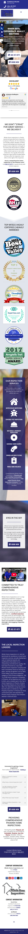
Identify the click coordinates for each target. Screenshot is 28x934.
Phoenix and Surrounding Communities (14, 476)
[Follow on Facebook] (7, 878)
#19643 (15, 870)
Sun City (20, 833)
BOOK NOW (15, 62)
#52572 (18, 913)
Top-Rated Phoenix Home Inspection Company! (14, 480)
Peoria (8, 835)
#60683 (18, 907)
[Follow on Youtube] (10, 878)
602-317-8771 (15, 55)
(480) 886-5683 (14, 915)
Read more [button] (4, 106)
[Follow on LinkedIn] (21, 878)
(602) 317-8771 (14, 909)
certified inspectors (17, 614)
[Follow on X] (18, 878)
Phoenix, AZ (20, 830)
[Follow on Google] (15, 878)
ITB (17, 932)
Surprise (14, 833)
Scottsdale (7, 833)
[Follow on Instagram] (12, 878)
